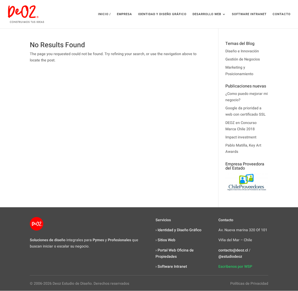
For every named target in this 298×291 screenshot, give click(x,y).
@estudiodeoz (230, 256)
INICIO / (104, 14)
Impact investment (240, 137)
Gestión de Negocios (242, 59)
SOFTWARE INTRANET (249, 14)
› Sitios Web (165, 240)
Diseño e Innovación (242, 51)
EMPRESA (124, 14)
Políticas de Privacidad (249, 283)
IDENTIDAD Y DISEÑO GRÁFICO (162, 14)
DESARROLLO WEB (207, 14)
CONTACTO (282, 14)
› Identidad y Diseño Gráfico (178, 230)
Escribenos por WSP (235, 266)
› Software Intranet (171, 266)
